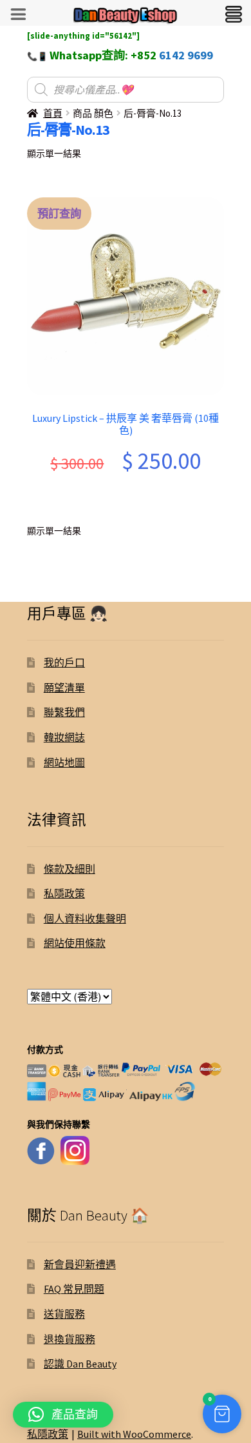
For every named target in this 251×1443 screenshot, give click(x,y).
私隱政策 (64, 893)
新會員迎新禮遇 (80, 1264)
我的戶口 (64, 662)
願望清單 (64, 687)
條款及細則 (69, 868)
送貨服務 (64, 1314)
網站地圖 (64, 762)
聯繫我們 (64, 712)
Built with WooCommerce (134, 1434)
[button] (222, 1414)
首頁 (52, 113)
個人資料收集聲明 (85, 918)
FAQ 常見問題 (74, 1288)
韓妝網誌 (64, 737)
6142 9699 (186, 55)
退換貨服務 (69, 1339)
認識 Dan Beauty (80, 1363)
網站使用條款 (75, 943)
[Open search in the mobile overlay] (125, 90)
